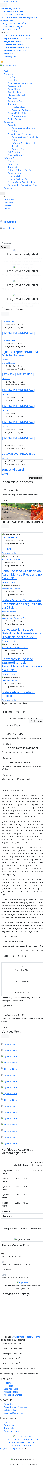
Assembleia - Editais (11, 559)
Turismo (12, 104)
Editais (15, 131)
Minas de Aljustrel (16, 95)
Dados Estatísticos (16, 119)
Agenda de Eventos (17, 101)
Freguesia (8, 74)
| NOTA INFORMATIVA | (19, 333)
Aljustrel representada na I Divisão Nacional (21, 353)
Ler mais (6, 337)
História (12, 77)
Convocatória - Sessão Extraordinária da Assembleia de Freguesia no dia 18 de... (22, 664)
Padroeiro (13, 98)
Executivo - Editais (10, 537)
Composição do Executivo (24, 128)
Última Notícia (8, 321)
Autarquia (8, 122)
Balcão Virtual (14, 152)
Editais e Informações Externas (22, 170)
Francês (7, 205)
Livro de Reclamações (18, 179)
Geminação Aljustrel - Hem (20, 83)
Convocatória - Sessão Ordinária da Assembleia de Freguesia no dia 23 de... (21, 633)
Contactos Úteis (15, 173)
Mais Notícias (35, 477)
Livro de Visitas (15, 176)
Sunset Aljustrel (13, 469)
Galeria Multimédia (17, 113)
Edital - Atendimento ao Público (18, 694)
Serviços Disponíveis (17, 155)
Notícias (12, 161)
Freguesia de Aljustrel (10, 1448)
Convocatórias (19, 149)
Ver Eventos (36, 721)
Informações (10, 158)
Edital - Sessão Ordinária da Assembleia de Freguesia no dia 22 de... (22, 574)
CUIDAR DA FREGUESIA (18, 453)
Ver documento (9, 553)
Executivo (12, 125)
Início (6, 71)
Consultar (7, 500)
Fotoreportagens (20, 116)
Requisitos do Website (21, 1445)
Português (9, 199)
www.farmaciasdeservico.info (26, 1336)
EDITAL (7, 549)
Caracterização (15, 86)
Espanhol (8, 202)
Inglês (7, 208)
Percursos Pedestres (22, 110)
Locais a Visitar (19, 107)
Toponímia (13, 167)
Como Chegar (14, 89)
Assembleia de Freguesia (19, 134)
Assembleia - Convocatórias (15, 618)
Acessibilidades (15, 92)
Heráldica (12, 80)
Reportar (7, 517)
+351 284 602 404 (11, 29)
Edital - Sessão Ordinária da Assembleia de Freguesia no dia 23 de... (22, 603)
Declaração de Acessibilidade (21, 182)
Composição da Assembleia (25, 137)
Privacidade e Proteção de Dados (23, 185)
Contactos (9, 188)
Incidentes (13, 164)
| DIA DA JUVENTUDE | (18, 374)
